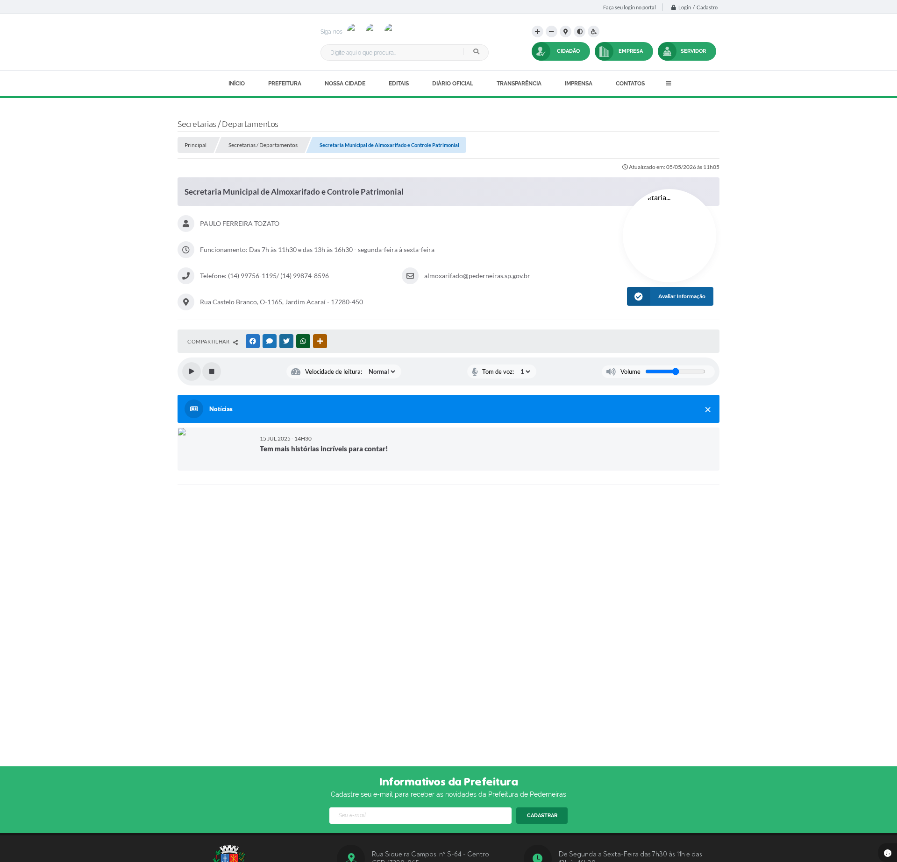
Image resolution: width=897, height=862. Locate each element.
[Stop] (211, 371)
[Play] (191, 371)
